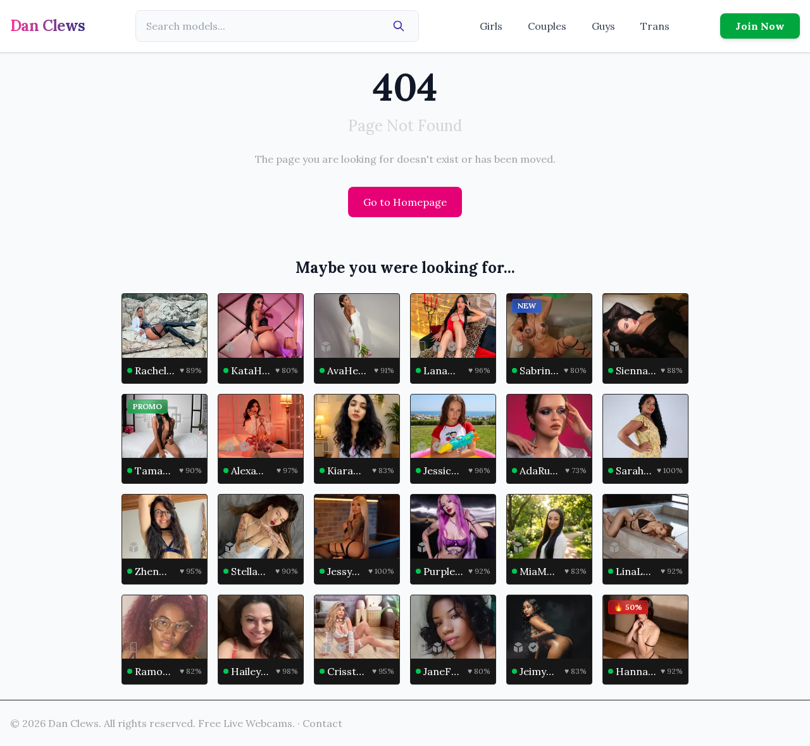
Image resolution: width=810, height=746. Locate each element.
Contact (322, 723)
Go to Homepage (405, 202)
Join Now (760, 26)
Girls (491, 26)
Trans (655, 26)
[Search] (398, 26)
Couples (547, 26)
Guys (603, 26)
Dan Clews (47, 25)
